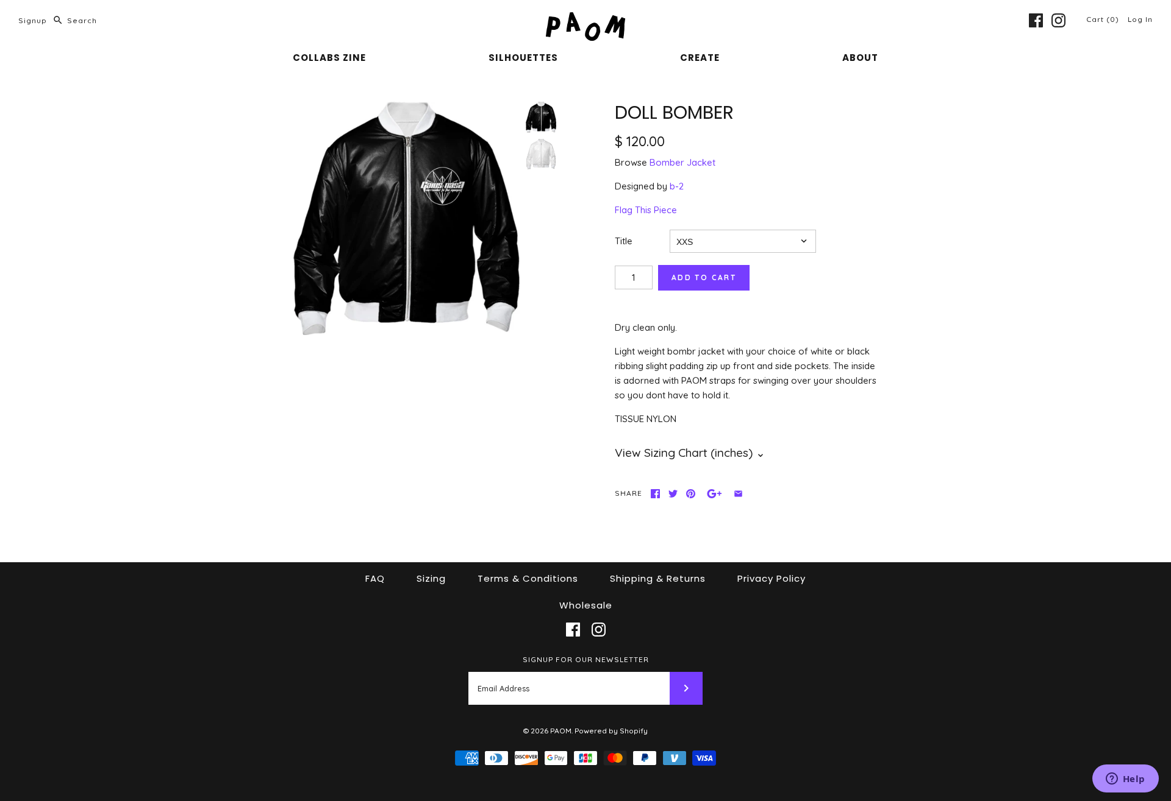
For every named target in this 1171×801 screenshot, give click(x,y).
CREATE (700, 57)
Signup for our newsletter (586, 659)
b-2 (677, 186)
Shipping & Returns (658, 578)
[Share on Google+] (714, 493)
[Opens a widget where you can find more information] (1125, 779)
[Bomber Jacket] (541, 154)
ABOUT (860, 57)
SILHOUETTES (523, 57)
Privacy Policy (771, 578)
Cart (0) (1104, 19)
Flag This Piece (646, 210)
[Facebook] (1036, 20)
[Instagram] (1058, 20)
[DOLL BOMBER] (406, 219)
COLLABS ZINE (329, 57)
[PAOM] (585, 19)
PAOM (560, 730)
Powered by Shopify (611, 730)
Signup (32, 20)
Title (623, 241)
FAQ (375, 578)
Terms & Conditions (528, 578)
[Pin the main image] (690, 493)
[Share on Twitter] (673, 493)
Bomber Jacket (682, 162)
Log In (1140, 19)
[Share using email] (738, 493)
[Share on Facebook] (655, 493)
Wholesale (585, 605)
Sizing (431, 578)
